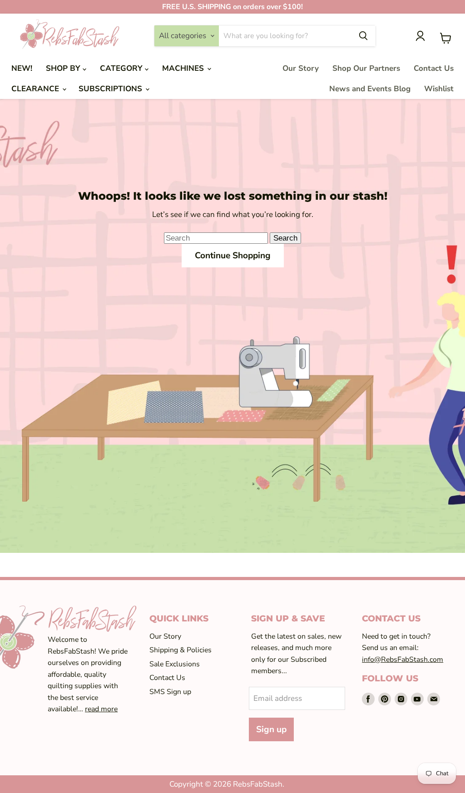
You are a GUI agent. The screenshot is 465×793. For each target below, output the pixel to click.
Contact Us (434, 68)
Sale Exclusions (174, 664)
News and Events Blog (370, 89)
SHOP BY (64, 68)
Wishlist (439, 89)
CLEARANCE (36, 89)
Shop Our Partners (366, 68)
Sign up (271, 729)
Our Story (300, 68)
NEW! (21, 68)
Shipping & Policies (180, 650)
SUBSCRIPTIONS (111, 89)
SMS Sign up (170, 692)
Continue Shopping (233, 255)
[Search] (363, 35)
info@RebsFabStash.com (402, 660)
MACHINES (184, 68)
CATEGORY (122, 68)
